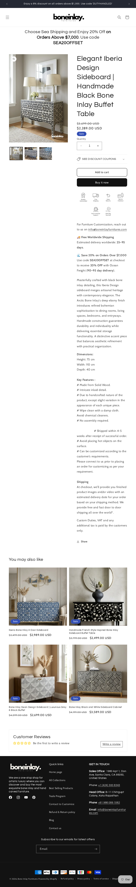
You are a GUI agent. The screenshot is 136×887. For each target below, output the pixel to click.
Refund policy (67, 878)
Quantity (81, 138)
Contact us (55, 828)
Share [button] (84, 541)
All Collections (57, 780)
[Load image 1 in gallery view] (16, 153)
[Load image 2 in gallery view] (30, 153)
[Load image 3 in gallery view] (45, 153)
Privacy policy (83, 878)
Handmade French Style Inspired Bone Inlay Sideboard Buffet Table (93, 631)
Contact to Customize (61, 804)
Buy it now (102, 182)
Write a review (112, 744)
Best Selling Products (61, 788)
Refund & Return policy (62, 812)
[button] (7, 17)
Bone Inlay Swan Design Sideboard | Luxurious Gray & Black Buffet (37, 708)
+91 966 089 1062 (109, 802)
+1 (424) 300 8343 (109, 785)
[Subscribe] (96, 849)
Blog (51, 820)
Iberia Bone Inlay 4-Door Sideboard (28, 630)
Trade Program (57, 796)
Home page (55, 772)
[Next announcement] (129, 4)
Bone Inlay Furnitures (28, 879)
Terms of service (101, 878)
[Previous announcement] (7, 4)
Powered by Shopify (47, 879)
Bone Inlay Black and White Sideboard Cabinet (95, 707)
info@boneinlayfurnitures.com (107, 229)
